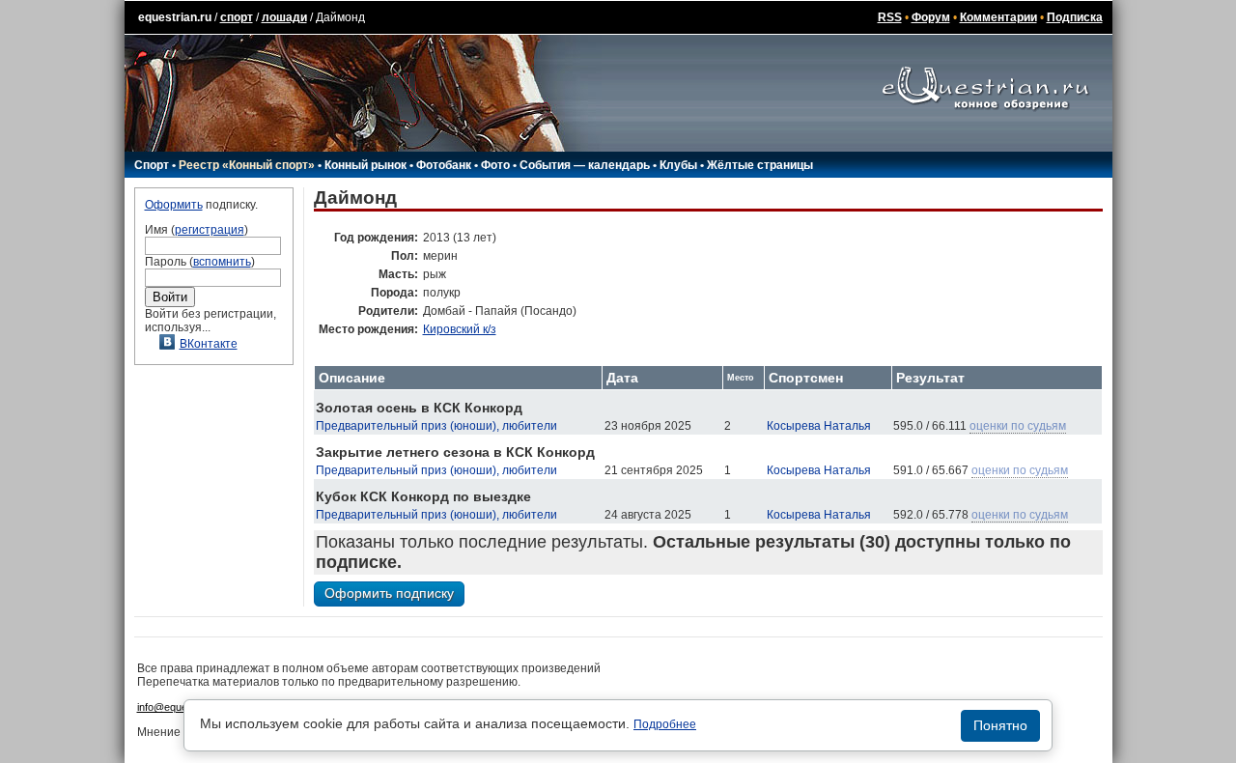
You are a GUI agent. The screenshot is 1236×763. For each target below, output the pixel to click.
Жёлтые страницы (760, 165)
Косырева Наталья (819, 426)
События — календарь (585, 165)
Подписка (1075, 17)
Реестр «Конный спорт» (247, 165)
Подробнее (664, 724)
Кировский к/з (459, 329)
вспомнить (222, 261)
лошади (284, 17)
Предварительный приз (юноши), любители (436, 426)
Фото (495, 165)
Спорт (151, 165)
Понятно (1000, 725)
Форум (931, 17)
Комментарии (998, 17)
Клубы (678, 165)
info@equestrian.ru (181, 707)
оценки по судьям (1017, 426)
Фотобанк (443, 165)
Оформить (174, 205)
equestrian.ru (174, 17)
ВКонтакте (209, 344)
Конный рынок (365, 165)
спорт (236, 17)
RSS (890, 17)
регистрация (209, 230)
